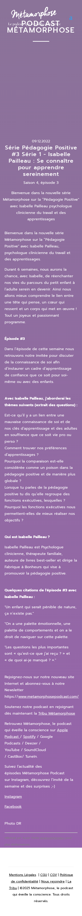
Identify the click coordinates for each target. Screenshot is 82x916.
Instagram (13, 796)
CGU (43, 874)
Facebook (13, 806)
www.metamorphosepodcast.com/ (48, 696)
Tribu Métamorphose (56, 713)
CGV (53, 874)
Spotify (29, 736)
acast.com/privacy (52, 838)
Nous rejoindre (53, 881)
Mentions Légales (22, 874)
